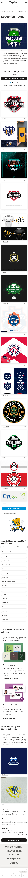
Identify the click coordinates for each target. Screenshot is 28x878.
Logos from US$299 (9, 718)
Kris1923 (4, 272)
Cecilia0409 (5, 210)
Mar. (3, 149)
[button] (26, 869)
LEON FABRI (5, 241)
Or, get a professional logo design (13, 85)
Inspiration (7, 6)
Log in (25, 2)
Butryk (4, 180)
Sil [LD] (4, 457)
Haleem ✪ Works (6, 426)
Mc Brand (4, 118)
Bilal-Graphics (5, 774)
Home (2, 6)
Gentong (4, 502)
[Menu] (2, 2)
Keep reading (22, 814)
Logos (11, 6)
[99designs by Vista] (13, 2)
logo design (11, 63)
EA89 (3, 803)
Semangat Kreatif (6, 303)
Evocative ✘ (24, 50)
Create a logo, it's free (9, 678)
